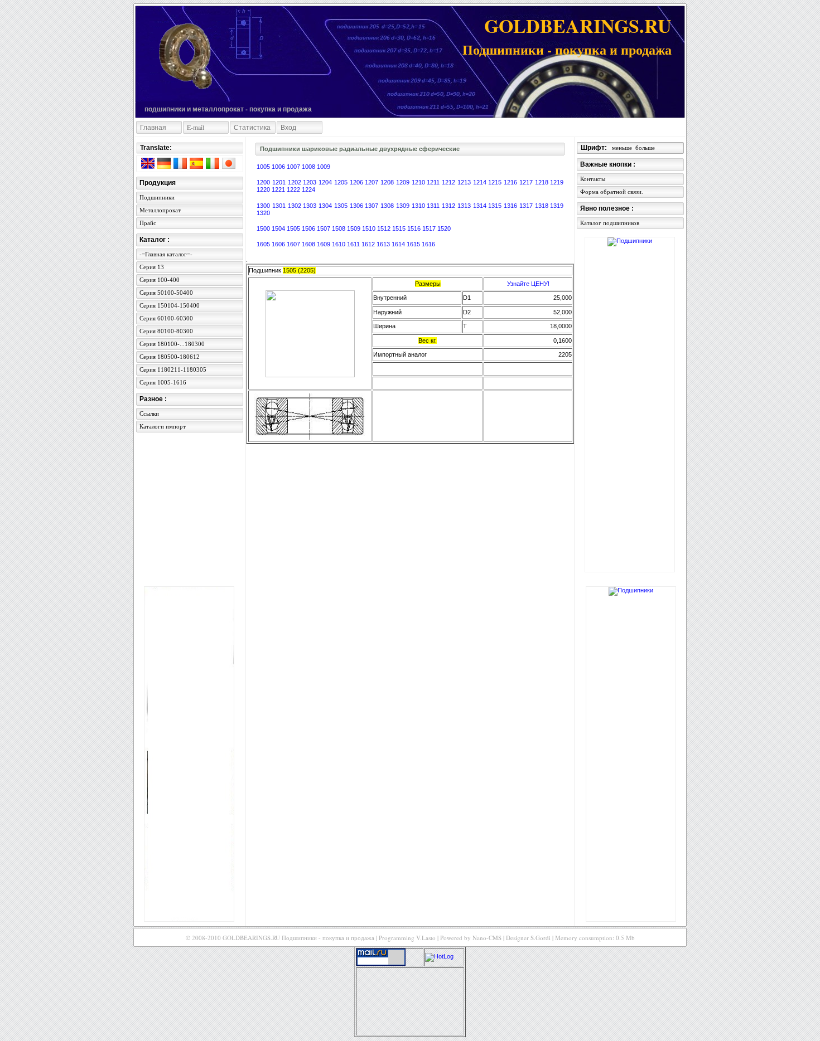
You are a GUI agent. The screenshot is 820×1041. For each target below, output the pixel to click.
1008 (309, 166)
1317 (527, 205)
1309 (404, 205)
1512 (384, 228)
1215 (496, 182)
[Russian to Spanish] (196, 165)
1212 (449, 182)
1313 (465, 205)
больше (645, 147)
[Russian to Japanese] (228, 165)
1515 (399, 228)
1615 (414, 244)
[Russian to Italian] (212, 165)
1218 (543, 182)
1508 (339, 228)
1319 (556, 205)
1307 (372, 205)
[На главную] (185, 57)
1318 (543, 205)
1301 (280, 205)
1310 (419, 205)
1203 (311, 182)
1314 (481, 205)
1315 (496, 205)
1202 (295, 182)
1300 (264, 205)
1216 (511, 182)
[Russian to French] (179, 165)
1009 (323, 166)
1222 (294, 189)
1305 (342, 205)
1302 (295, 205)
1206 (357, 182)
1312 (449, 205)
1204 (326, 182)
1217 (527, 182)
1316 (511, 205)
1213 (465, 182)
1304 (326, 205)
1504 (279, 228)
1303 (311, 205)
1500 (264, 228)
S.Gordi (540, 937)
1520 (444, 228)
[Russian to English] (147, 165)
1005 (264, 166)
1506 (309, 228)
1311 (434, 205)
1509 (354, 228)
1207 (372, 182)
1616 (428, 244)
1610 (339, 244)
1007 (294, 166)
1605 (264, 244)
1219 (556, 182)
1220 (264, 189)
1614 (399, 244)
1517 (429, 228)
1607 (294, 244)
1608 (309, 244)
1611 (354, 244)
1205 (342, 182)
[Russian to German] (163, 165)
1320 (263, 213)
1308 (388, 205)
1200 (264, 182)
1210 (419, 182)
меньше (622, 147)
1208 (388, 182)
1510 (369, 228)
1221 (279, 189)
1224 (308, 189)
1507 (324, 228)
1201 (280, 182)
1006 (279, 166)
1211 (434, 182)
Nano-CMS (486, 937)
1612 (369, 244)
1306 (357, 205)
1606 (279, 244)
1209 (404, 182)
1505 (294, 228)
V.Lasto (426, 937)
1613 (384, 244)
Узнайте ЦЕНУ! (528, 283)
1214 (481, 182)
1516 (414, 228)
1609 (324, 244)
